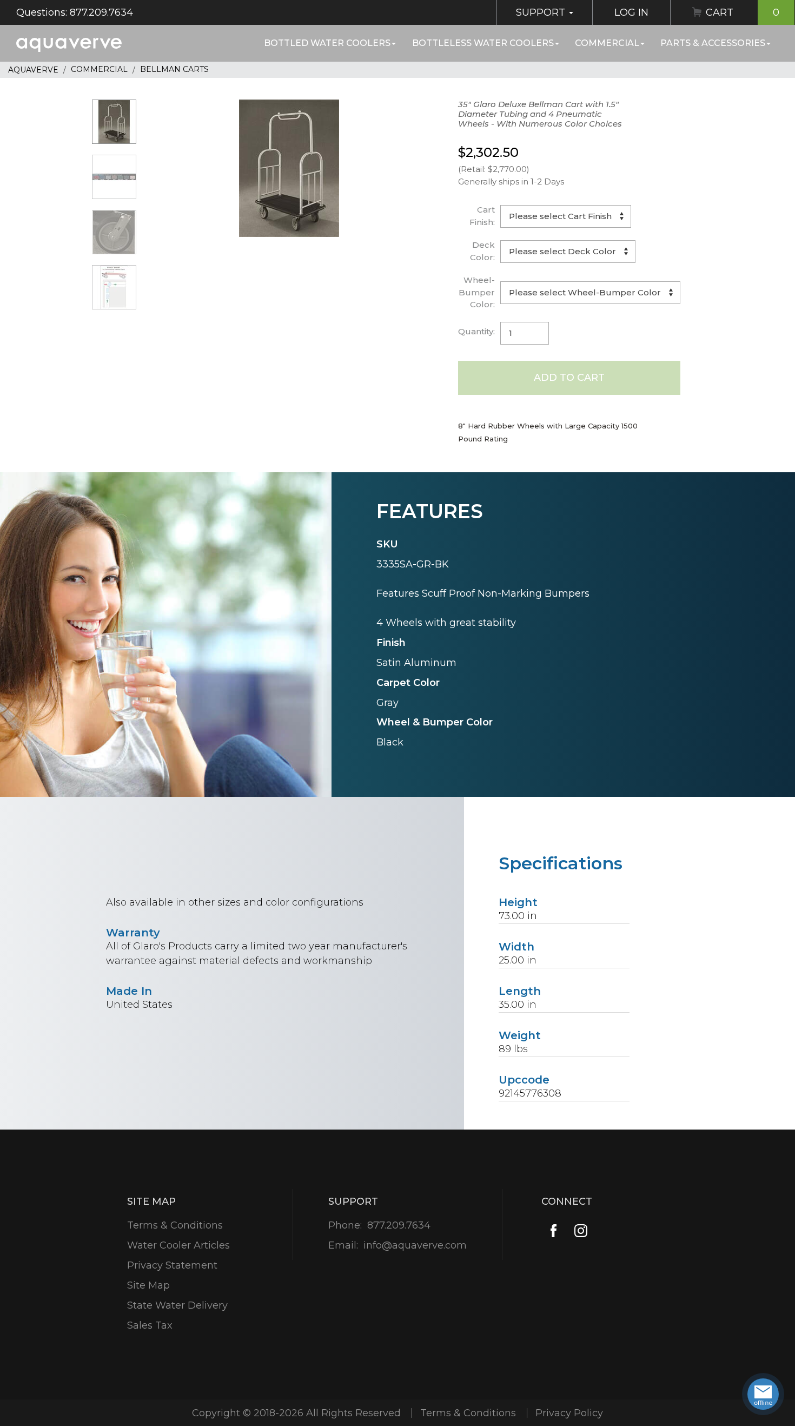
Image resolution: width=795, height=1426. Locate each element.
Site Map (148, 1285)
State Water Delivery (177, 1305)
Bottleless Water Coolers (483, 43)
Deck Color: (482, 251)
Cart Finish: (482, 215)
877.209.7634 (398, 1225)
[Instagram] (580, 1230)
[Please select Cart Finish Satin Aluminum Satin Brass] (565, 216)
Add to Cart (569, 378)
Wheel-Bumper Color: (477, 292)
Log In (631, 12)
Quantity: (476, 331)
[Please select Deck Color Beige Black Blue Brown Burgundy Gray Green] (567, 251)
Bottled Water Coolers (327, 43)
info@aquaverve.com (415, 1245)
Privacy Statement (172, 1265)
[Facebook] (553, 1230)
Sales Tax (150, 1325)
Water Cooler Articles (178, 1245)
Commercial (607, 43)
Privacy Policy (569, 1413)
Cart (742, 12)
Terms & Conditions (175, 1225)
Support (542, 12)
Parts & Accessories (712, 43)
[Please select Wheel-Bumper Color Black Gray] (590, 292)
